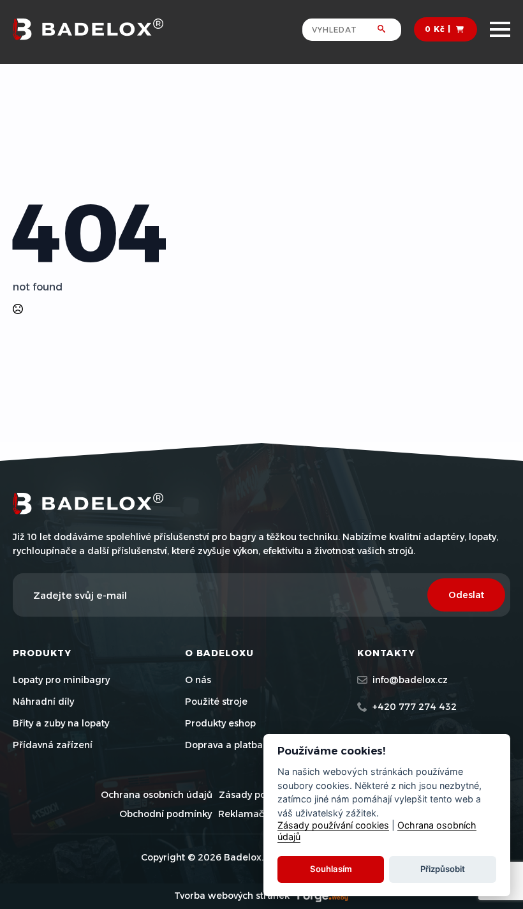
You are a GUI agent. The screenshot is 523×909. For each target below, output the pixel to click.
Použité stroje (216, 701)
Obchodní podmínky (165, 814)
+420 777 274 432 (414, 706)
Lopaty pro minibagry (61, 680)
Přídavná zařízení (52, 745)
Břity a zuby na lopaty (61, 723)
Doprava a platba (224, 745)
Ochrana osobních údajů (156, 794)
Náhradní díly (43, 701)
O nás (198, 680)
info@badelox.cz (410, 680)
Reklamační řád (254, 814)
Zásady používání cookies (333, 825)
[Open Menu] (500, 29)
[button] (389, 30)
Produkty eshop (220, 723)
